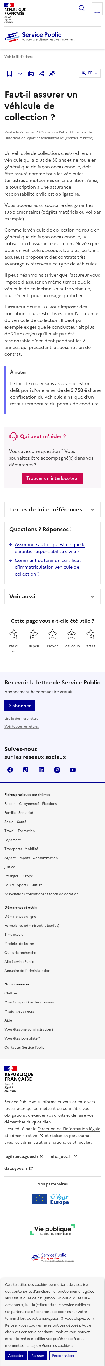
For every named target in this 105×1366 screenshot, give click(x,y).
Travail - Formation (19, 830)
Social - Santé (15, 821)
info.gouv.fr (61, 1156)
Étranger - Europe (18, 876)
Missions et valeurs (19, 1011)
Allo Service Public (19, 961)
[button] (52, 74)
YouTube (72, 770)
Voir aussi (22, 596)
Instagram (57, 770)
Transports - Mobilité (21, 848)
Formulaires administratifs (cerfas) (31, 925)
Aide (8, 1020)
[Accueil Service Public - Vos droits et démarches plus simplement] (40, 42)
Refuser (37, 1355)
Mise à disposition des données (29, 1002)
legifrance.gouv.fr (21, 1156)
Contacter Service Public (24, 1047)
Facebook (10, 770)
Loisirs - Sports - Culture (23, 885)
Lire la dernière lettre (21, 718)
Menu (97, 12)
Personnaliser (63, 1355)
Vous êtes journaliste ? (22, 1038)
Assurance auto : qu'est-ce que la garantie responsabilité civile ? (50, 548)
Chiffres (10, 993)
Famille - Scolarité (18, 812)
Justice (9, 866)
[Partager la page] (41, 74)
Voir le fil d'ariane (18, 56)
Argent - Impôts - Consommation (31, 857)
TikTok (25, 770)
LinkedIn (41, 770)
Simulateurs (13, 934)
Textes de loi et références (45, 509)
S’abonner (20, 705)
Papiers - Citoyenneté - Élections (30, 803)
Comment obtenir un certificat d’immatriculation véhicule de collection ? (48, 567)
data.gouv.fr (16, 1168)
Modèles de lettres (19, 943)
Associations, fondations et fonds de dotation (41, 894)
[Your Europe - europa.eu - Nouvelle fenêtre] (52, 1199)
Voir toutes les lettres (21, 726)
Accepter (16, 1355)
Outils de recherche (20, 952)
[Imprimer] (31, 74)
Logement (12, 839)
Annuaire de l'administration (27, 970)
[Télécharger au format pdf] (20, 74)
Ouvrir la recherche (81, 8)
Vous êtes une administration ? (28, 1029)
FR (90, 73)
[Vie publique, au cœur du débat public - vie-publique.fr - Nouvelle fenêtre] (52, 1230)
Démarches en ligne (20, 916)
